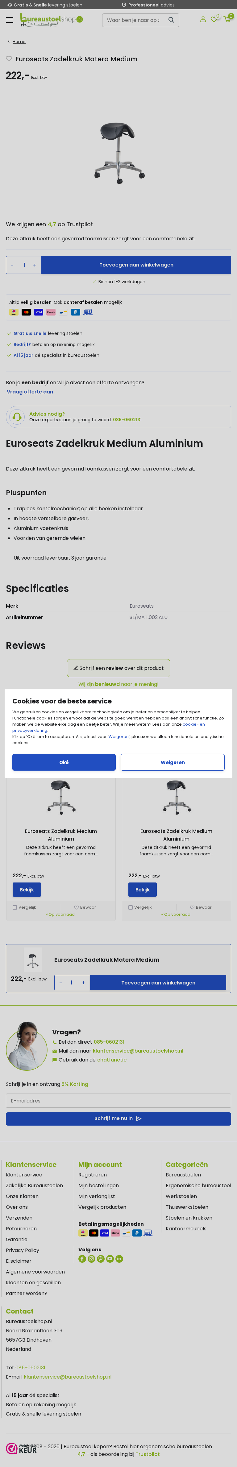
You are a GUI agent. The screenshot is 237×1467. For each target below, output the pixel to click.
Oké (64, 762)
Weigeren (119, 737)
